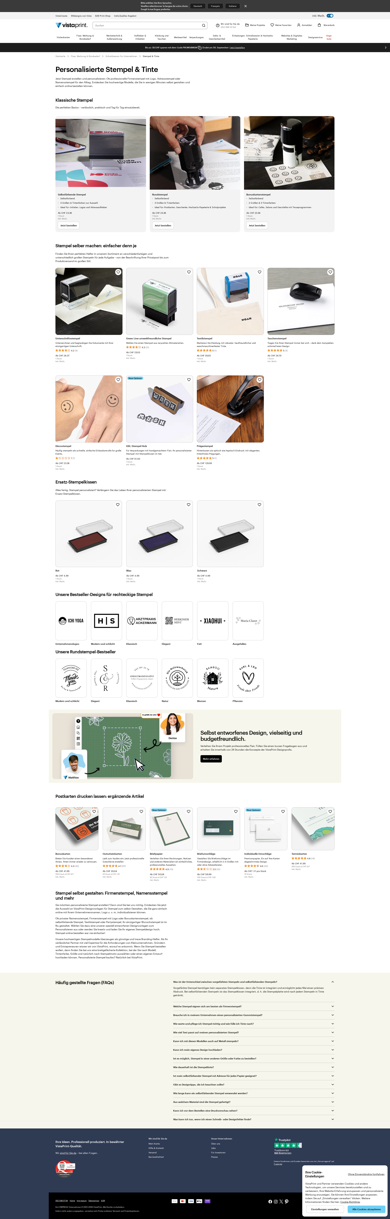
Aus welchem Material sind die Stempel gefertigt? (202, 1101)
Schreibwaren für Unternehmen (121, 56)
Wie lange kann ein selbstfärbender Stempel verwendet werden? (210, 1093)
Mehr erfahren (211, 758)
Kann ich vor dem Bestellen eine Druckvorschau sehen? (205, 1110)
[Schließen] (245, 6)
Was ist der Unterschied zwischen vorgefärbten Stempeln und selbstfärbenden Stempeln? (225, 981)
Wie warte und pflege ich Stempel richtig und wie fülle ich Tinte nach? (213, 1023)
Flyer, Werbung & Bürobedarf (85, 56)
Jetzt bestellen (237, 47)
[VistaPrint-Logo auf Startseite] (71, 25)
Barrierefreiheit (156, 1157)
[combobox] (147, 25)
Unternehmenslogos (67, 643)
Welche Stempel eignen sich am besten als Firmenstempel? (207, 1006)
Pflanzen (238, 701)
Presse (214, 1157)
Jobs (213, 1148)
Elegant (166, 643)
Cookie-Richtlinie (350, 1201)
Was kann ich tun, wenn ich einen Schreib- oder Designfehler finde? (212, 1119)
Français (215, 6)
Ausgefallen (239, 643)
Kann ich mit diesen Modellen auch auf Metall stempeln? (205, 1041)
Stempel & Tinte (151, 56)
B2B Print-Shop (102, 15)
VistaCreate (61, 15)
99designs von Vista (81, 15)
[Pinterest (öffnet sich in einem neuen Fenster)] (287, 1202)
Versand (153, 1152)
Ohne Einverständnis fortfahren (366, 1174)
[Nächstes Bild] (385, 47)
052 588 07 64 (61, 1200)
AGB (103, 1200)
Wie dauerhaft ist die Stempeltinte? (193, 1067)
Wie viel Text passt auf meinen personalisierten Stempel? (206, 1032)
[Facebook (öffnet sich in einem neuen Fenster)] (270, 1202)
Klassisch (131, 643)
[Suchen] (204, 25)
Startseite (60, 56)
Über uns (215, 1143)
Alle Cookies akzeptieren (366, 1209)
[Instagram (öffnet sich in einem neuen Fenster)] (276, 1202)
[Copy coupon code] (199, 48)
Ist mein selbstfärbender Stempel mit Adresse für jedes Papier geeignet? (215, 1075)
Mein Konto (154, 1143)
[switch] (322, 16)
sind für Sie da (68, 1152)
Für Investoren (218, 1152)
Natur (165, 701)
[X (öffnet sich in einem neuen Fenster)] (281, 1202)
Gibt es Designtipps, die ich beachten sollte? (199, 1084)
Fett (199, 643)
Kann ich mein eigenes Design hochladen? (197, 1049)
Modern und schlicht (103, 643)
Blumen (201, 701)
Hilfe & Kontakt (156, 1148)
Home (72, 1200)
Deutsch (198, 6)
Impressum (82, 1200)
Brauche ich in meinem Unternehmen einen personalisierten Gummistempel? (217, 1015)
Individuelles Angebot (125, 15)
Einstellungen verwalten (325, 1209)
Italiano (232, 6)
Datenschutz (94, 1200)
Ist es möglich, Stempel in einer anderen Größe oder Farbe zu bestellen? (214, 1058)
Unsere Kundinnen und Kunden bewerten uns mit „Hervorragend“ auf (304, 1162)
